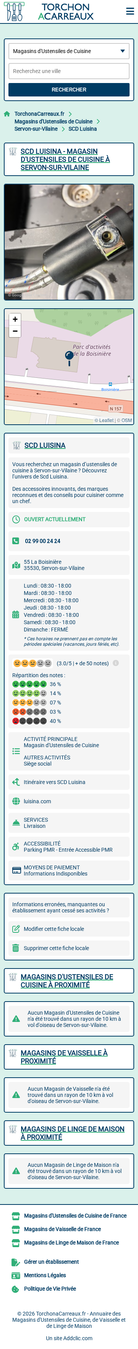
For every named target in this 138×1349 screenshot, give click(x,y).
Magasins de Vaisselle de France (62, 1229)
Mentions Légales (45, 1275)
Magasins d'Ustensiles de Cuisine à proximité (67, 981)
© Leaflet (104, 420)
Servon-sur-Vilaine (36, 129)
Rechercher (69, 90)
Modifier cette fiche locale (54, 929)
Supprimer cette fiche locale (56, 948)
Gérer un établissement (51, 1262)
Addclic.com (77, 1338)
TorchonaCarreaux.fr (39, 114)
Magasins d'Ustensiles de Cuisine (53, 121)
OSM (127, 420)
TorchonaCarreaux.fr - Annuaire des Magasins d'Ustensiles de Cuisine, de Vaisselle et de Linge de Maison (69, 1320)
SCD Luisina (83, 129)
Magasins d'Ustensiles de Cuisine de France (75, 1216)
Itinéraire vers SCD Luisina (54, 782)
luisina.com (37, 801)
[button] (69, 359)
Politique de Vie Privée (50, 1289)
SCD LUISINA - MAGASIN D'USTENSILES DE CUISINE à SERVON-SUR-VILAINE (65, 159)
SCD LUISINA (45, 445)
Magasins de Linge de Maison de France (71, 1242)
